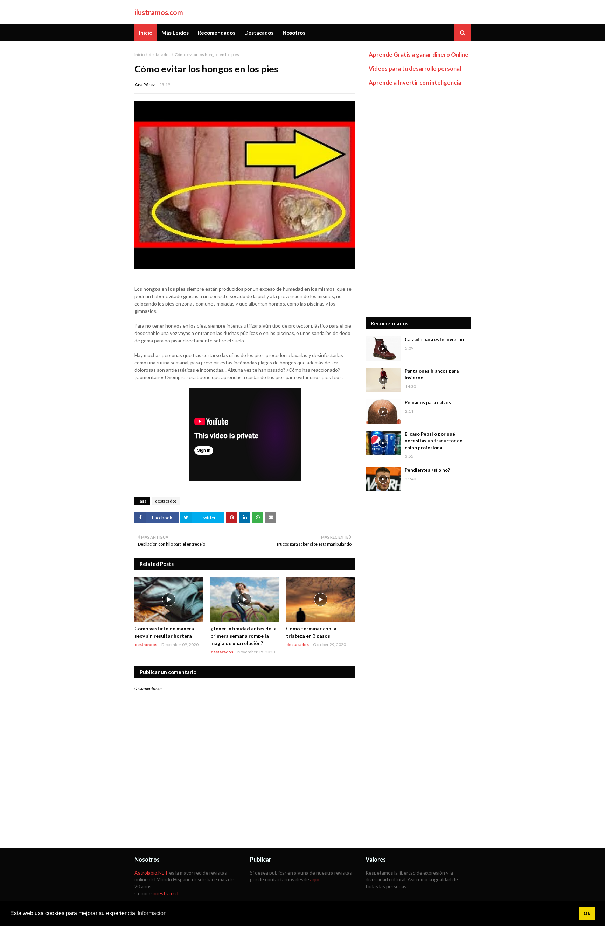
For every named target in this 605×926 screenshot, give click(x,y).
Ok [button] (587, 913)
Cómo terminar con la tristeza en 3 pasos (311, 632)
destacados (160, 54)
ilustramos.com (158, 12)
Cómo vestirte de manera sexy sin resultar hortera (164, 632)
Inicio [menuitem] (145, 32)
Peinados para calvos (428, 402)
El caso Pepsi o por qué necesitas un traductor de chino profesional (434, 440)
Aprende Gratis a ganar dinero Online (418, 54)
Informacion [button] (152, 913)
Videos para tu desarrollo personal (415, 68)
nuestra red (165, 893)
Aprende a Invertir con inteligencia (415, 82)
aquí (314, 879)
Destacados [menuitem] (258, 32)
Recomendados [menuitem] (216, 32)
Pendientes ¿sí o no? (427, 470)
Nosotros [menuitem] (294, 32)
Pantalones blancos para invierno (432, 374)
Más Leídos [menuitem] (175, 32)
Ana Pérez (145, 84)
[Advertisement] (418, 202)
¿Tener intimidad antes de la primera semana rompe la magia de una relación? (243, 635)
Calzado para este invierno (434, 339)
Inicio (139, 54)
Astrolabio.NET (151, 873)
